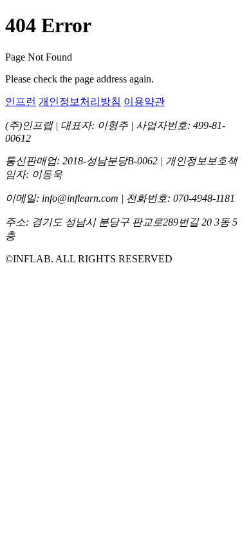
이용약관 (144, 101)
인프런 (20, 101)
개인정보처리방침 (80, 101)
